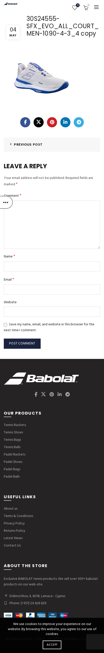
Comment (12, 196)
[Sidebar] (6, 202)
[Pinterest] (52, 122)
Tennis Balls (12, 447)
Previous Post (28, 145)
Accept (52, 644)
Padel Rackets (14, 455)
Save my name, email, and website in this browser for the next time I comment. (49, 327)
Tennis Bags (12, 440)
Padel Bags (12, 469)
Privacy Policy (14, 523)
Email (9, 280)
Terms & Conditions (18, 516)
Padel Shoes (13, 462)
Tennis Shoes (13, 432)
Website (10, 302)
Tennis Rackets (15, 425)
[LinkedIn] (65, 122)
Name (9, 256)
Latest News (13, 538)
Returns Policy (14, 531)
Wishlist (78, 5)
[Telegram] (79, 122)
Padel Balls (12, 477)
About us (10, 509)
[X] (39, 122)
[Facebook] (25, 122)
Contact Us (12, 546)
